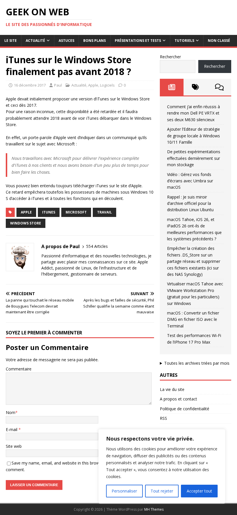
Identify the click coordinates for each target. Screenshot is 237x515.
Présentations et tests (138, 40)
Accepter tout (199, 491)
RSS (163, 418)
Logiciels (107, 85)
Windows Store (25, 223)
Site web (14, 446)
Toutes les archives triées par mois (196, 363)
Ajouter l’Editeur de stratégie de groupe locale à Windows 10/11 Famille (193, 135)
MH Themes (154, 509)
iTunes (48, 212)
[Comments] (219, 87)
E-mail (12, 429)
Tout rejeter (162, 491)
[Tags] (195, 87)
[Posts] (172, 87)
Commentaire (19, 369)
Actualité (35, 40)
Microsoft (76, 212)
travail (104, 212)
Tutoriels (184, 40)
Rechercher (170, 56)
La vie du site (172, 389)
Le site (10, 40)
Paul (58, 85)
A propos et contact (178, 399)
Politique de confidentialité (184, 408)
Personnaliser (124, 491)
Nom (10, 412)
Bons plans (94, 40)
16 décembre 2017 (30, 85)
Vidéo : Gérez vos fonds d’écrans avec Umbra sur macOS (190, 181)
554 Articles (97, 246)
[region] (161, 466)
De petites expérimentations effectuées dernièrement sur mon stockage (193, 158)
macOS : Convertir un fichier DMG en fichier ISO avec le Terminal (193, 319)
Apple (93, 85)
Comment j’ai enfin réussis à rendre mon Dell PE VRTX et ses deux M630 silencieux (193, 113)
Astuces (66, 40)
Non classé (219, 40)
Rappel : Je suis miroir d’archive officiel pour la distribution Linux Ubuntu (190, 203)
